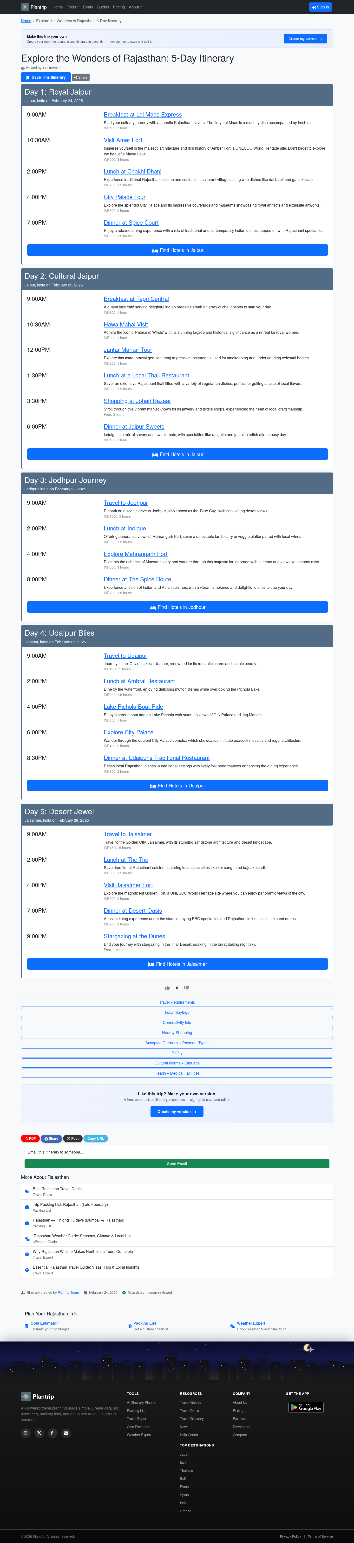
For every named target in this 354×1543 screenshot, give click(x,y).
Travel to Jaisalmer (128, 833)
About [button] (134, 7)
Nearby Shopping (177, 1032)
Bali (183, 1478)
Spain (184, 1494)
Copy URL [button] (95, 1138)
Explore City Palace (128, 732)
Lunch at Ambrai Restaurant (139, 680)
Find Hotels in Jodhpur (182, 606)
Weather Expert (139, 1434)
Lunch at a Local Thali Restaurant (146, 375)
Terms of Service (320, 1536)
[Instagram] (26, 1433)
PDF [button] (32, 1138)
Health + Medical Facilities (177, 1073)
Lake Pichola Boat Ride (133, 706)
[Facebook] (53, 1433)
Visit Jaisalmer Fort (128, 884)
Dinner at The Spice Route (137, 579)
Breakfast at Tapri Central (136, 298)
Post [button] (74, 1138)
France (185, 1486)
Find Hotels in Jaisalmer (181, 963)
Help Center (189, 1434)
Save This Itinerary (48, 77)
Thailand (186, 1470)
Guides (103, 7)
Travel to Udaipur (125, 655)
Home (57, 7)
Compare (240, 1434)
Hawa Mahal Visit (126, 324)
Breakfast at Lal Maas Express (143, 114)
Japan (184, 1454)
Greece (185, 1510)
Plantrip (39, 6)
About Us (240, 1402)
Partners (239, 1418)
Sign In (322, 7)
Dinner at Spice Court (131, 222)
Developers (241, 1426)
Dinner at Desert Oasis (133, 910)
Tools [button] (71, 7)
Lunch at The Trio (126, 859)
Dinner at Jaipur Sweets (134, 426)
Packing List (136, 1410)
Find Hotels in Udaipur (181, 785)
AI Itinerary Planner (142, 1402)
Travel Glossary (192, 1418)
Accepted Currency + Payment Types (177, 1042)
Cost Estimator (138, 1426)
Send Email (177, 1163)
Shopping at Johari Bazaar (137, 400)
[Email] (66, 1433)
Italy (183, 1462)
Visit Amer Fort (123, 139)
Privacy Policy (290, 1536)
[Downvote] (186, 988)
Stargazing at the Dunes (134, 935)
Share (82, 77)
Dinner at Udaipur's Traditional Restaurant (157, 757)
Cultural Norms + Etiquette (177, 1063)
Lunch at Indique (125, 528)
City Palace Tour (124, 196)
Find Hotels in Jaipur (181, 249)
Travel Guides (190, 1402)
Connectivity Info (177, 1022)
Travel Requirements (177, 1002)
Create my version (303, 38)
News (184, 1426)
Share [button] (53, 1138)
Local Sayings (177, 1012)
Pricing (119, 7)
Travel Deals (189, 1410)
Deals (88, 7)
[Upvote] (167, 988)
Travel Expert (137, 1418)
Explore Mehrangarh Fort (136, 553)
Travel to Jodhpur (126, 502)
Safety (177, 1053)
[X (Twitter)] (39, 1433)
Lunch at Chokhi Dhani (132, 171)
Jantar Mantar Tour (128, 349)
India (183, 1502)
